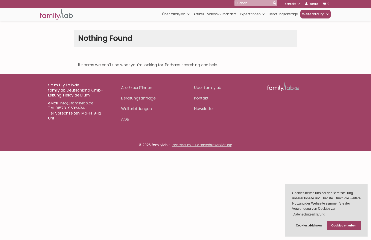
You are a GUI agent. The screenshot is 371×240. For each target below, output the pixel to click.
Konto (314, 4)
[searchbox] (255, 3)
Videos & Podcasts (221, 14)
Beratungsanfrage (283, 14)
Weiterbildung (313, 14)
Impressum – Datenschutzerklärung (202, 144)
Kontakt (290, 4)
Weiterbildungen (136, 108)
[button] (274, 3)
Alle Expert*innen (136, 87)
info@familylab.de (77, 103)
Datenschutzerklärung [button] (309, 214)
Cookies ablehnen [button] (309, 225)
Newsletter (204, 108)
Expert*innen (250, 14)
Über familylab (173, 14)
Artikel (198, 14)
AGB (125, 119)
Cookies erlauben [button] (343, 225)
